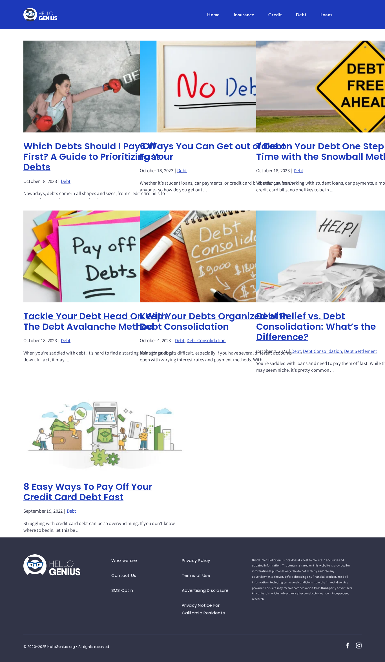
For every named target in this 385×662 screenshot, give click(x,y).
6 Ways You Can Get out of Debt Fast (213, 151)
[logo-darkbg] (40, 10)
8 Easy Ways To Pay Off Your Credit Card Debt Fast (87, 491)
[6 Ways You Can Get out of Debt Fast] (221, 86)
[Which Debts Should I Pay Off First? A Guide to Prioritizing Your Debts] (105, 86)
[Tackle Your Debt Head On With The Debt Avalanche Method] (105, 256)
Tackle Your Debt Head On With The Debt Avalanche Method (95, 321)
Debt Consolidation (206, 340)
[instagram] (359, 645)
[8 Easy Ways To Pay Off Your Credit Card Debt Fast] (105, 430)
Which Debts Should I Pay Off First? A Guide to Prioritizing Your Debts (98, 156)
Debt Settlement (360, 351)
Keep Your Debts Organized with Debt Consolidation (214, 321)
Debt (65, 181)
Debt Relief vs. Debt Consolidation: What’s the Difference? (316, 326)
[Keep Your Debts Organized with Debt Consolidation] (221, 256)
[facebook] (347, 645)
